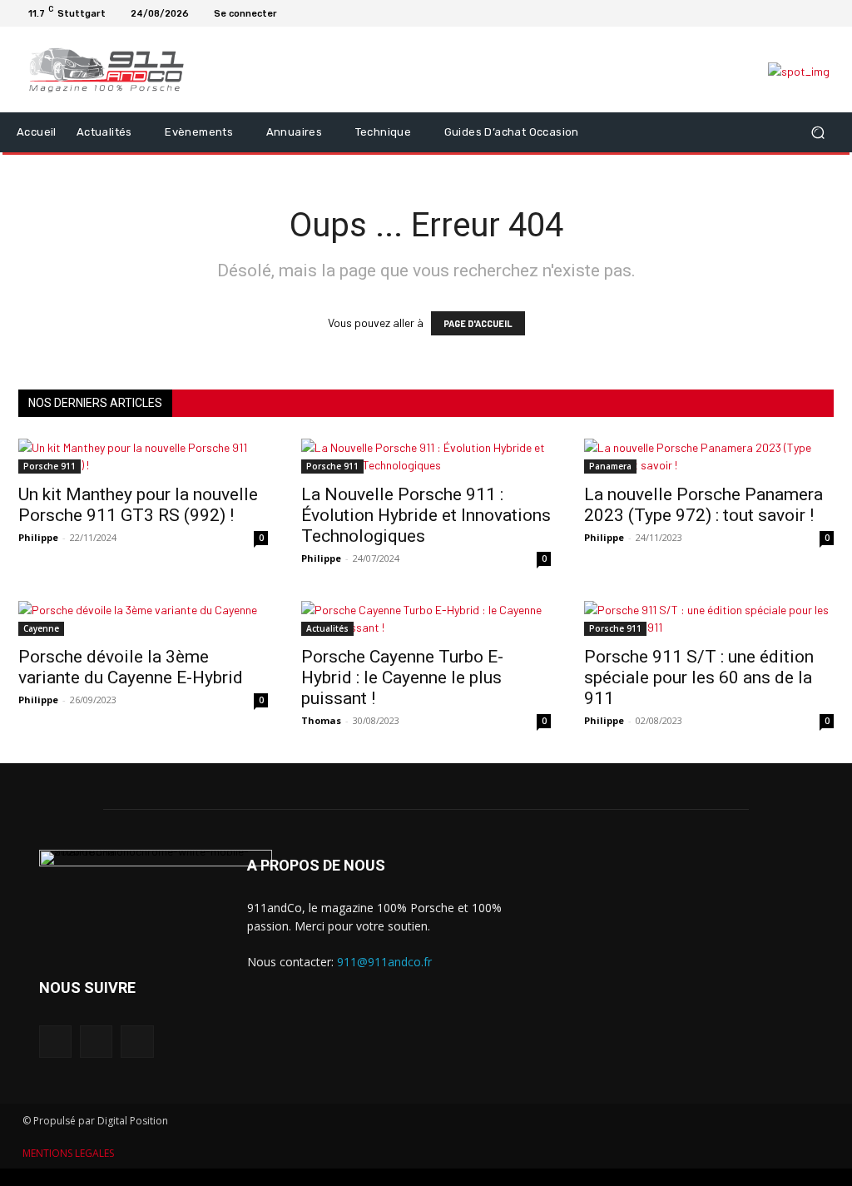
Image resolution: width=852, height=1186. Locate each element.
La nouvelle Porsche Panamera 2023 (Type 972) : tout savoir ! (703, 504)
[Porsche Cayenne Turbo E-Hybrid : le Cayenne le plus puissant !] (426, 618)
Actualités (327, 628)
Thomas (321, 720)
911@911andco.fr (384, 962)
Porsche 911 (49, 466)
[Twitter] (827, 13)
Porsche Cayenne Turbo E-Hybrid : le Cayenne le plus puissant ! (402, 677)
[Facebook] (787, 13)
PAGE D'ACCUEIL (478, 323)
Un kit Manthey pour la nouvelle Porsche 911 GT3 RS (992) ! (138, 504)
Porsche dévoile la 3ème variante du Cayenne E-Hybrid (130, 667)
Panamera (610, 466)
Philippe (38, 537)
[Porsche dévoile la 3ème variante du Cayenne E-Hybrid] (143, 618)
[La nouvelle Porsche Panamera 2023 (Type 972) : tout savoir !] (709, 456)
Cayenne (41, 628)
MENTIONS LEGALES (68, 1153)
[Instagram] (807, 13)
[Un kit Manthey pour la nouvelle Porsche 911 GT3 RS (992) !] (143, 456)
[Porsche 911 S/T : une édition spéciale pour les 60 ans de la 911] (709, 618)
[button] (817, 131)
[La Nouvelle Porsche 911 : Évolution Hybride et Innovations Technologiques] (426, 456)
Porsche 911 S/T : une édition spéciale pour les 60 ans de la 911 (699, 677)
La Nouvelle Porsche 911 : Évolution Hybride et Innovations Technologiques (426, 515)
